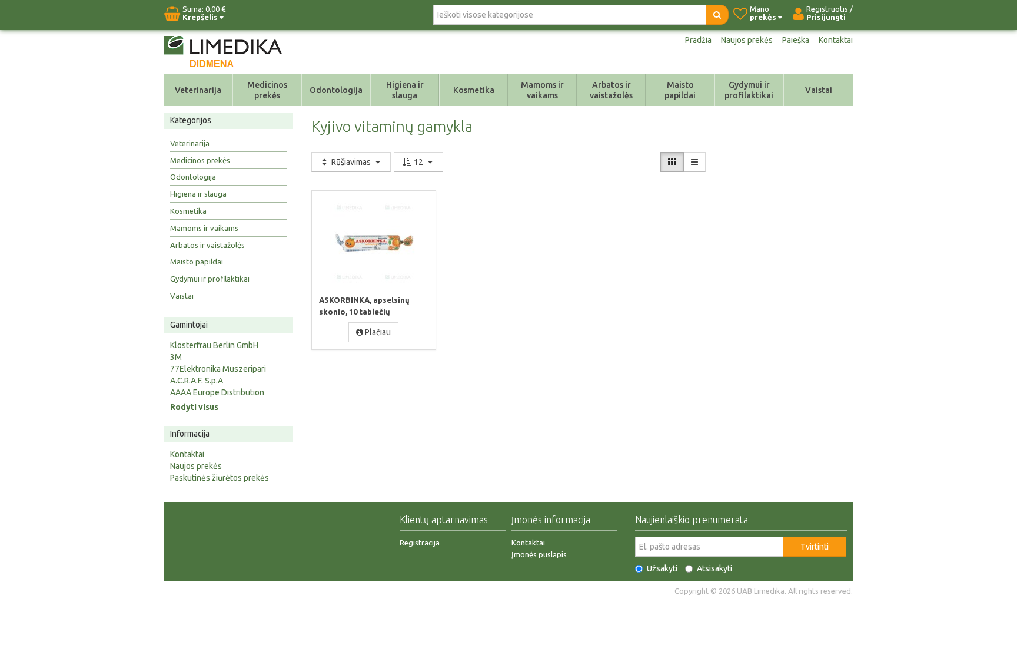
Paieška (795, 40)
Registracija (420, 542)
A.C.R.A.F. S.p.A (196, 380)
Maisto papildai (680, 90)
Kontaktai (836, 40)
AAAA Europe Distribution (217, 392)
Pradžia (698, 40)
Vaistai (818, 90)
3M (176, 357)
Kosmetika (473, 90)
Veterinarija (198, 90)
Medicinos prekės (267, 90)
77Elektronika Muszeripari (218, 368)
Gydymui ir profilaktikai (748, 90)
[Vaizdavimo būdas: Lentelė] (672, 162)
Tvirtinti (814, 546)
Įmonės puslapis (539, 554)
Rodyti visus (194, 407)
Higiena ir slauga (405, 90)
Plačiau (377, 332)
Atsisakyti (714, 568)
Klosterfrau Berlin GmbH (214, 345)
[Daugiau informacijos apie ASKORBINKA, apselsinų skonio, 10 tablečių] (374, 242)
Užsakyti (662, 568)
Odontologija (336, 90)
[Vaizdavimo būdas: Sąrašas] (694, 162)
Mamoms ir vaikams (542, 90)
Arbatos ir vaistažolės (611, 90)
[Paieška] (717, 15)
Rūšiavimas (351, 162)
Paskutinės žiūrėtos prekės (219, 477)
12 (418, 162)
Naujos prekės (747, 40)
